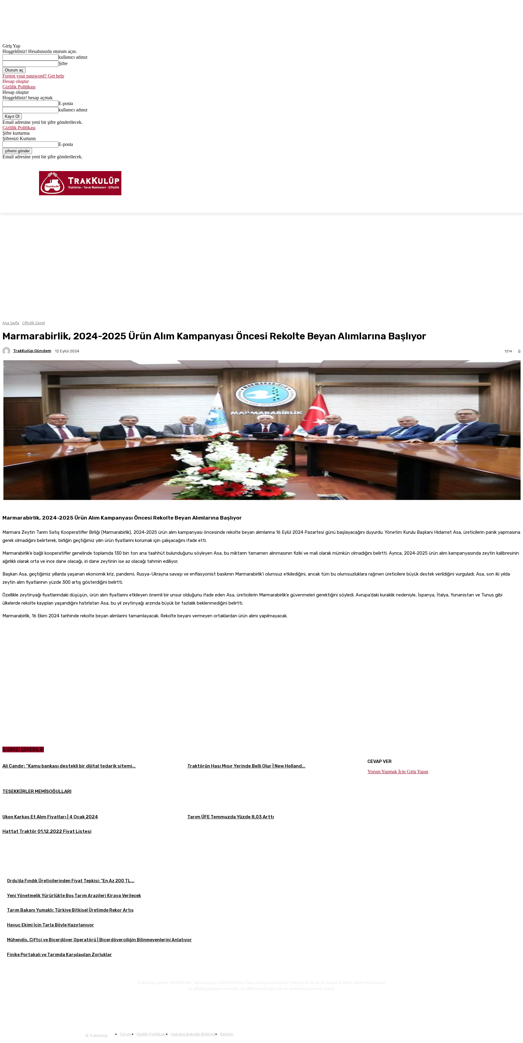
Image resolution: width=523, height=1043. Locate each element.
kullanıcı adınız (72, 57)
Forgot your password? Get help (33, 75)
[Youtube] (517, 163)
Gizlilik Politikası (18, 86)
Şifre (62, 63)
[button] (513, 205)
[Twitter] (508, 163)
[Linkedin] (125, 1000)
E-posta (65, 103)
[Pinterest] (158, 1000)
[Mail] (142, 1000)
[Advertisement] (261, 881)
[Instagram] (500, 163)
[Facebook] (491, 163)
